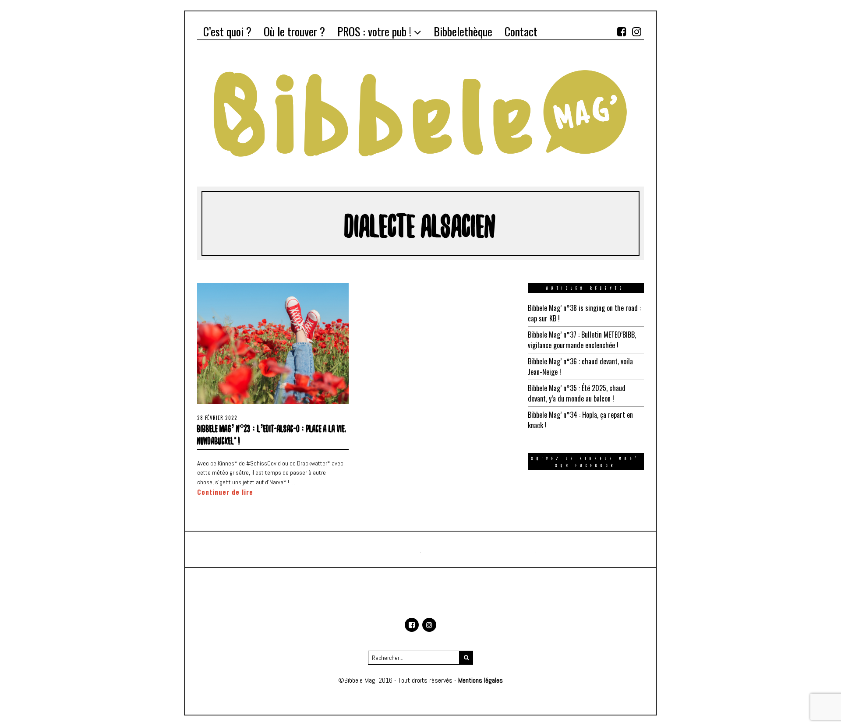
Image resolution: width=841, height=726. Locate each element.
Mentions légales (480, 680)
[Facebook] (621, 31)
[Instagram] (636, 31)
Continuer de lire (225, 492)
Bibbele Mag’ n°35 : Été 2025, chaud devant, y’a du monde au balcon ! (576, 393)
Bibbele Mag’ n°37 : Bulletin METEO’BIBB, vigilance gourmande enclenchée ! (582, 339)
